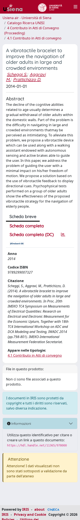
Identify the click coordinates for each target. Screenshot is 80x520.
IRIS (25, 509)
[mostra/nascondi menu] (75, 7)
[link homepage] (14, 7)
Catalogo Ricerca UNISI (25, 23)
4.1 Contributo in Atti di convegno (34, 38)
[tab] (63, 234)
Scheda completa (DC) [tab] (32, 234)
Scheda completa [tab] (27, 225)
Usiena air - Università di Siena (27, 17)
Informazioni (20, 423)
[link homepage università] (50, 7)
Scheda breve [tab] (22, 216)
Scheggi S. (17, 74)
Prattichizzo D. (27, 79)
